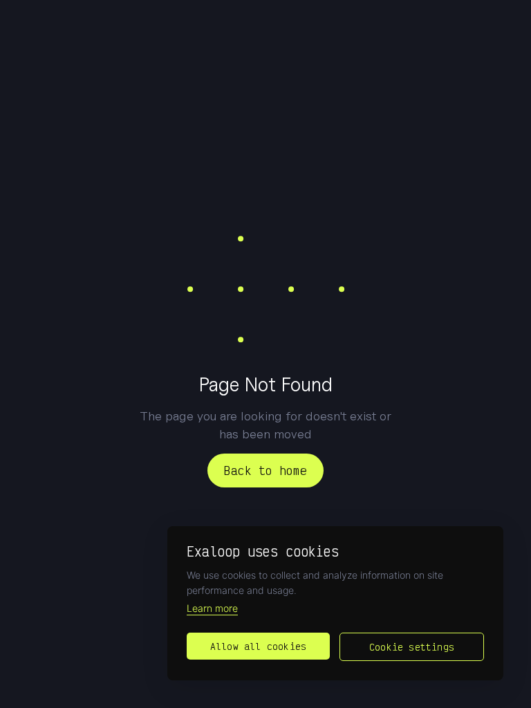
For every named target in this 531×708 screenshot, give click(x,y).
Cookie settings (411, 647)
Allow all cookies (258, 646)
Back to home (265, 470)
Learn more (212, 608)
